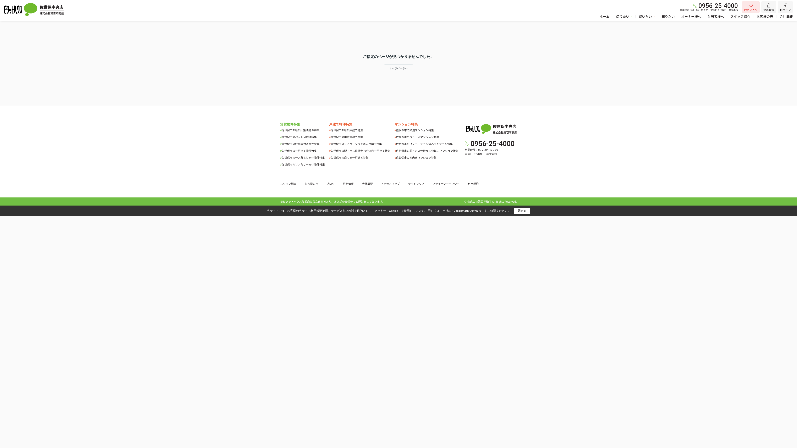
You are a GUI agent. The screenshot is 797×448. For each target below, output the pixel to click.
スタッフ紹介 (740, 16)
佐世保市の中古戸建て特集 (346, 137)
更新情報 (348, 184)
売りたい (668, 16)
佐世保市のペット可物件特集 (298, 137)
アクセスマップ (390, 184)
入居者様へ (715, 16)
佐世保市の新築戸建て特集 (346, 130)
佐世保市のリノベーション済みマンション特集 (424, 143)
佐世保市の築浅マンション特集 (414, 130)
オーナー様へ (691, 16)
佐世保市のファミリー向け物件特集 (302, 164)
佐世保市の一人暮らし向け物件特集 (302, 157)
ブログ (330, 184)
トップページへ (398, 68)
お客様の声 (765, 16)
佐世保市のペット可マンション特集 (417, 137)
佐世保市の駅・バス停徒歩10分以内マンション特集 (426, 150)
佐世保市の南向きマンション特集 (415, 157)
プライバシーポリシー (446, 184)
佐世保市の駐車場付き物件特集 (299, 143)
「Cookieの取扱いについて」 (467, 210)
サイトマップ (416, 184)
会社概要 (786, 16)
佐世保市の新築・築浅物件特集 (299, 130)
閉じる (522, 210)
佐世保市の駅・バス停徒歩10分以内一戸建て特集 (359, 150)
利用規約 (473, 184)
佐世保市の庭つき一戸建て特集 (348, 157)
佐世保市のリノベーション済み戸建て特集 (355, 143)
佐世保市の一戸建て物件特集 (298, 150)
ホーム (605, 16)
